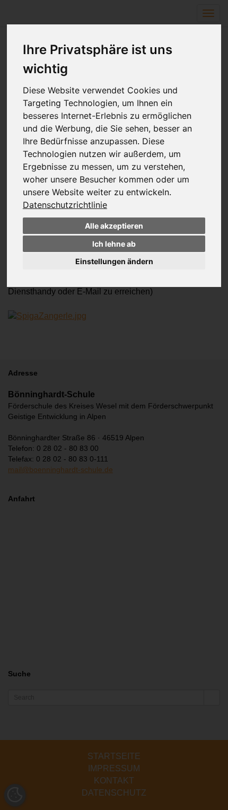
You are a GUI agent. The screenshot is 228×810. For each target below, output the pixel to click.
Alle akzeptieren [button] (114, 225)
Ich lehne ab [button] (114, 243)
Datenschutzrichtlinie (65, 204)
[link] (65, 204)
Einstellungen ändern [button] (114, 261)
